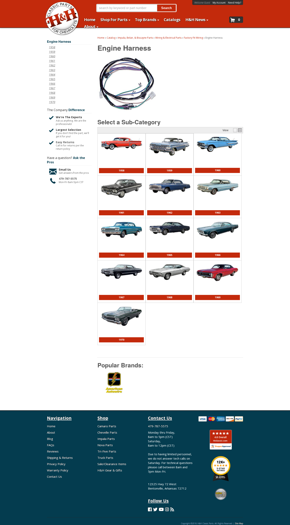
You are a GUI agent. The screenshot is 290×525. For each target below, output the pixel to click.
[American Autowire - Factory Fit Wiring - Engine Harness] (114, 385)
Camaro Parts (106, 426)
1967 (121, 297)
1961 (121, 212)
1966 (217, 255)
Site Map (239, 523)
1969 (217, 297)
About (51, 432)
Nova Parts (105, 445)
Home (51, 426)
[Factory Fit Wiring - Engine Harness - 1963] (217, 197)
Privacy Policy (56, 464)
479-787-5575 (68, 178)
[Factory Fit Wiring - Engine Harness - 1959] (169, 158)
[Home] (60, 5)
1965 (169, 255)
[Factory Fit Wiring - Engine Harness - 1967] (121, 281)
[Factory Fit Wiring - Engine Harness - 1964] (121, 240)
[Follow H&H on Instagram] (167, 509)
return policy (63, 149)
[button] (136, 8)
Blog (50, 439)
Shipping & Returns (60, 458)
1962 (169, 212)
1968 (169, 297)
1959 (169, 170)
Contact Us (54, 477)
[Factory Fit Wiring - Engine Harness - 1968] (169, 282)
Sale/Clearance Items (111, 464)
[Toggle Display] (237, 130)
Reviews (53, 451)
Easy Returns (65, 142)
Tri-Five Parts (106, 451)
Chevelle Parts (107, 432)
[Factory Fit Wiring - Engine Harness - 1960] (217, 154)
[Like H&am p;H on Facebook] (150, 509)
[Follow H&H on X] (155, 509)
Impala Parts (106, 439)
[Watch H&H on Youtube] (161, 509)
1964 (121, 255)
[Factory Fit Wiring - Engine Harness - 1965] (169, 237)
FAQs (50, 445)
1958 (121, 170)
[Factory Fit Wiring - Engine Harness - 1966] (217, 241)
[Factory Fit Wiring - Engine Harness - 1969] (217, 284)
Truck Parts (105, 458)
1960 (217, 170)
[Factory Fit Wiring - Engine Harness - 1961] (121, 200)
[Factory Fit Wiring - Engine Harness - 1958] (121, 152)
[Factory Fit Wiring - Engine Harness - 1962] (169, 196)
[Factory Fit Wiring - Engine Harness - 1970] (121, 329)
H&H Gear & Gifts (109, 470)
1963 (217, 212)
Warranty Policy (57, 470)
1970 (121, 339)
